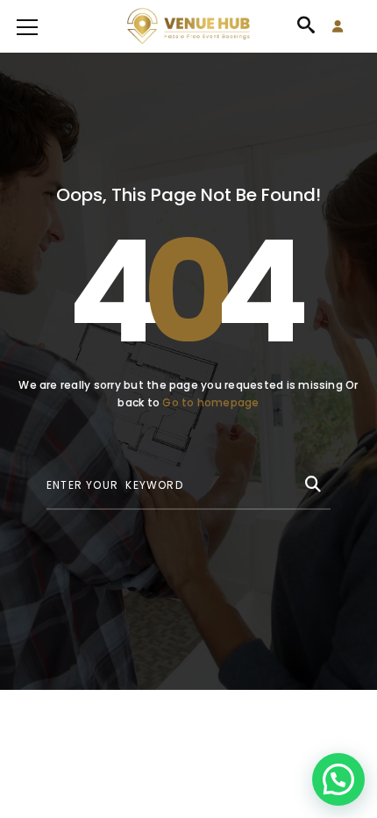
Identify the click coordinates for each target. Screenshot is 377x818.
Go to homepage (210, 402)
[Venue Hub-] (188, 26)
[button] (338, 779)
